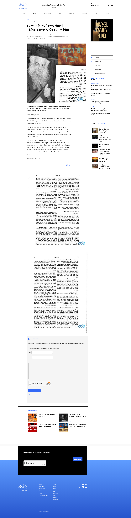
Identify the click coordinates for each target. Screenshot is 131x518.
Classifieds (84, 13)
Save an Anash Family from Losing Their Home (47, 425)
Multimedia (41, 486)
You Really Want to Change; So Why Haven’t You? (104, 160)
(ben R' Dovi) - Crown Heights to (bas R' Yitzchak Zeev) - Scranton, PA (101, 88)
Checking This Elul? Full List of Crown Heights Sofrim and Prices (104, 152)
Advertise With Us (43, 495)
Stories (54, 497)
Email (30, 357)
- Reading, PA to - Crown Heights (99, 110)
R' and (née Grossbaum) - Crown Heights (100, 102)
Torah (23, 13)
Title (29, 352)
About (107, 13)
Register (34, 394)
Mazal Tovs (71, 13)
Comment (31, 361)
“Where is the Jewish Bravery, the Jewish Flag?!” (77, 415)
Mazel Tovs (56, 494)
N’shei (59, 13)
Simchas (41, 494)
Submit (96, 13)
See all (111, 118)
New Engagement (95, 83)
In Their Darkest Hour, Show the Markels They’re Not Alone (105, 138)
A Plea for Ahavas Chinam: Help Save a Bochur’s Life (77, 425)
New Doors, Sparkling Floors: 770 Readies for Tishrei (105, 166)
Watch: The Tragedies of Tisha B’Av (46, 415)
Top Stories (42, 488)
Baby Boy (93, 99)
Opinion (34, 13)
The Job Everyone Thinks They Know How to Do (104, 130)
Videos (54, 495)
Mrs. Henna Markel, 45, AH (104, 145)
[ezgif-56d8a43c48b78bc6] (102, 30)
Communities (47, 13)
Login (29, 394)
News (28, 19)
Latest (54, 484)
